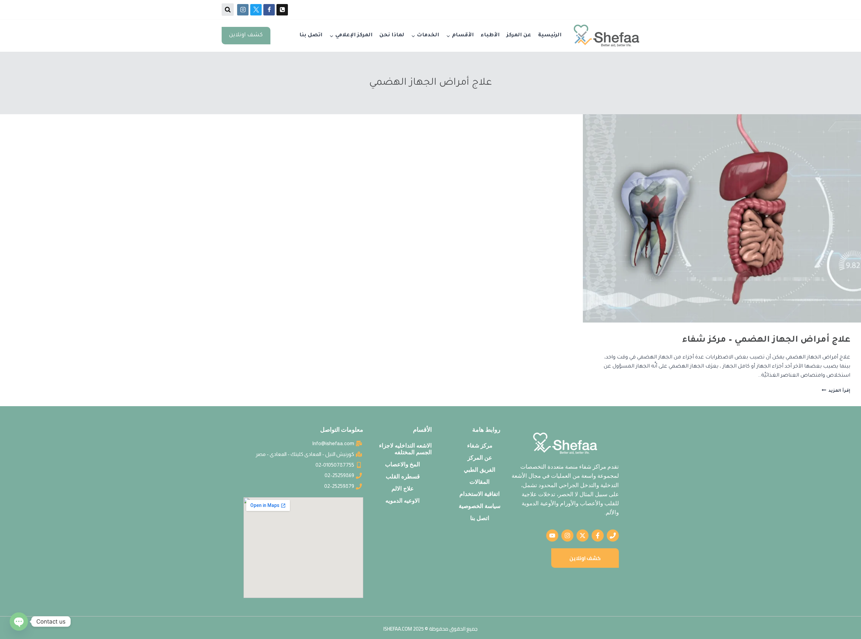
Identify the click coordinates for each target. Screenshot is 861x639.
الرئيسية (550, 35)
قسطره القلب (403, 476)
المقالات (480, 481)
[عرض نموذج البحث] (228, 9)
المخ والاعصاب (402, 464)
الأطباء (490, 35)
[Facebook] (269, 9)
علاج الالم (402, 488)
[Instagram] (243, 9)
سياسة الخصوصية (479, 506)
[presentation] (722, 218)
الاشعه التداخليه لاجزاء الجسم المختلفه (405, 449)
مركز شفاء (479, 445)
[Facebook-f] (598, 535)
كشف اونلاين (246, 35)
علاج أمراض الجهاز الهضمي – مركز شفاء (766, 340)
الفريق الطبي (479, 469)
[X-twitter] (582, 535)
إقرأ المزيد (836, 391)
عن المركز (519, 35)
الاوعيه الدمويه (402, 500)
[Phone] (282, 9)
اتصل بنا (311, 35)
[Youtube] (552, 535)
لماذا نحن (391, 35)
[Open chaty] (19, 621)
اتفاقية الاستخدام (479, 494)
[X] (256, 9)
